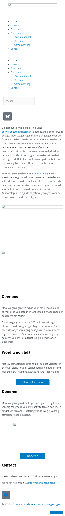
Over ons (16, 33)
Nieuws (15, 25)
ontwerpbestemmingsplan (16, 131)
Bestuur (18, 41)
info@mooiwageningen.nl (42, 482)
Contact (15, 48)
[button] (32, 56)
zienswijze (39, 173)
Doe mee (16, 29)
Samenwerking (22, 44)
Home (14, 21)
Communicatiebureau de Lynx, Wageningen (36, 504)
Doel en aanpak (23, 37)
